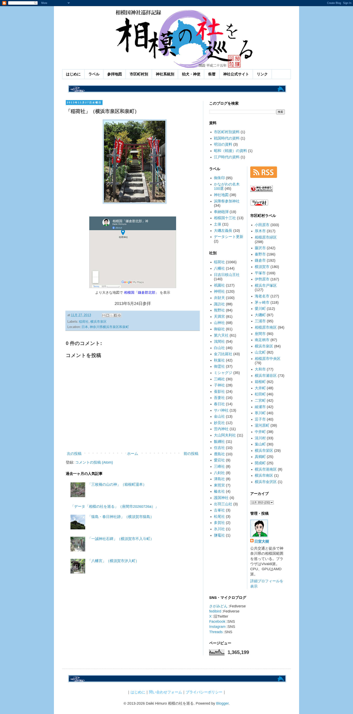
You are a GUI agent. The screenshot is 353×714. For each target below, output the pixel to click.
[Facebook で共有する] (115, 315)
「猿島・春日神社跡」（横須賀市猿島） (121, 517)
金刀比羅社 (223, 354)
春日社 (219, 404)
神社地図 (221, 195)
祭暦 (212, 74)
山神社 (219, 323)
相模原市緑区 (266, 237)
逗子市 (260, 419)
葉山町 (260, 444)
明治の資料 (223, 144)
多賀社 (219, 523)
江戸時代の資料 (227, 157)
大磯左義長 (223, 231)
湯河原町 (262, 425)
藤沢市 (260, 248)
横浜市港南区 (266, 469)
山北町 (260, 352)
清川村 (260, 438)
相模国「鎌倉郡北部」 (141, 292)
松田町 (260, 394)
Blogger (222, 703)
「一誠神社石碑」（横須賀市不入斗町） (121, 539)
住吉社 (219, 448)
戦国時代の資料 (227, 138)
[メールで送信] (104, 315)
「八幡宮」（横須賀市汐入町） (113, 561)
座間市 (260, 334)
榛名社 (219, 491)
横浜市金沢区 (266, 482)
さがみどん (218, 606)
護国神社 (221, 498)
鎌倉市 (260, 260)
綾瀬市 (260, 407)
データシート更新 (228, 237)
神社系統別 (165, 74)
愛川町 (260, 309)
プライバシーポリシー (204, 692)
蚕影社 (219, 391)
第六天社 (221, 335)
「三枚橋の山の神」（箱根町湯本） (117, 484)
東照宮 (219, 485)
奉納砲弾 (221, 212)
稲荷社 (84, 321)
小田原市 (262, 225)
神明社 (219, 291)
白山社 (219, 348)
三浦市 (260, 321)
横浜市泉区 (98, 321)
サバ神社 (221, 410)
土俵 (217, 224)
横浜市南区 (264, 475)
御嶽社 (219, 329)
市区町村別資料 (227, 132)
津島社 (219, 479)
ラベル (93, 74)
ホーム (132, 454)
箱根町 (260, 382)
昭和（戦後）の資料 (230, 151)
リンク (262, 74)
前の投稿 (191, 454)
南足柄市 (262, 340)
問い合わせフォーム (165, 692)
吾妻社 (219, 398)
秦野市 (260, 254)
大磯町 (260, 315)
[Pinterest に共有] (119, 315)
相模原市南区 (266, 327)
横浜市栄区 (264, 450)
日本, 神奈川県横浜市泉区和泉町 (105, 327)
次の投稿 (74, 454)
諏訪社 (219, 304)
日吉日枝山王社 (227, 275)
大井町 (260, 388)
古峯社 (219, 510)
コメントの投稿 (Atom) (94, 462)
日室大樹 (261, 541)
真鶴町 (260, 457)
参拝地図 (114, 74)
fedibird (215, 611)
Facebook (217, 621)
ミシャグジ (223, 373)
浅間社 (219, 341)
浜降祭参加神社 (227, 201)
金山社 (219, 416)
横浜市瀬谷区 (266, 376)
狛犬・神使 (191, 74)
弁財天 (219, 298)
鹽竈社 (219, 535)
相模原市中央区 (267, 359)
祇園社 (219, 285)
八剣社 (219, 473)
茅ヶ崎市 (262, 302)
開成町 (260, 463)
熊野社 (219, 310)
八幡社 (219, 268)
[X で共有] (111, 315)
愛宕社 (219, 460)
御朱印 (219, 178)
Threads (216, 632)
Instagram (217, 627)
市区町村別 (139, 74)
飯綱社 (219, 442)
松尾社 (219, 516)
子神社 (219, 385)
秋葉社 (219, 360)
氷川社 (219, 529)
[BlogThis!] (108, 315)
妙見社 (219, 423)
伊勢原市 (262, 279)
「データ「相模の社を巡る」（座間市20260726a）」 (114, 506)
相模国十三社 (225, 218)
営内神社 (221, 429)
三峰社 (219, 466)
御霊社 (219, 366)
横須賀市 (262, 267)
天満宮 (219, 317)
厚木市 (260, 231)
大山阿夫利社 (225, 435)
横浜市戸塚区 (266, 285)
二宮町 (260, 400)
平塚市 (260, 273)
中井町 (260, 432)
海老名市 (262, 296)
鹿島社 (219, 454)
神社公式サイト (236, 74)
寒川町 (260, 413)
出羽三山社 (223, 504)
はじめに (73, 74)
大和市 (260, 369)
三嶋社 (219, 379)
